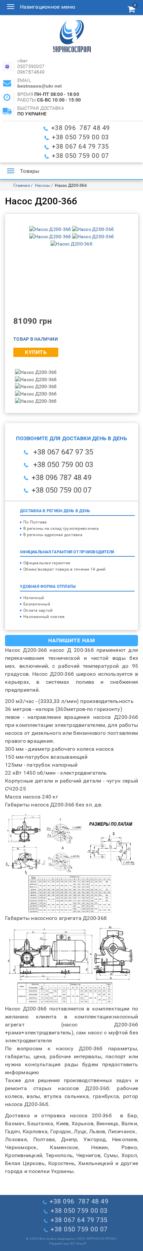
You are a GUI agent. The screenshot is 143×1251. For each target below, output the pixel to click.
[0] (131, 10)
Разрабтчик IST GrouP (67, 1243)
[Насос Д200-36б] (50, 229)
